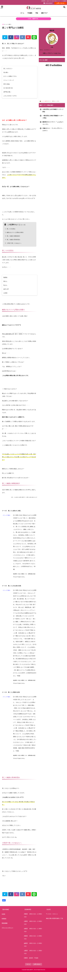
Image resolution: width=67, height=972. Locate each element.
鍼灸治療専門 (30, 969)
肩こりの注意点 (10, 229)
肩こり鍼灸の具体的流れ (13, 239)
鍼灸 (4, 900)
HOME (3, 914)
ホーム (22, 13)
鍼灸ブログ (44, 13)
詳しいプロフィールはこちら (52, 53)
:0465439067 (49, 3)
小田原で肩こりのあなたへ (13, 243)
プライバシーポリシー (7, 927)
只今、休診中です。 (34, 18)
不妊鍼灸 (29, 13)
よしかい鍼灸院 (44, 101)
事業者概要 (4, 923)
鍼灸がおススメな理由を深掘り (15, 232)
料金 (37, 13)
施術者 (52, 30)
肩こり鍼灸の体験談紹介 (13, 236)
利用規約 (4, 918)
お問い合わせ (60, 3)
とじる (23, 224)
